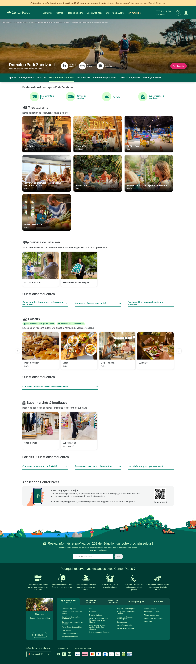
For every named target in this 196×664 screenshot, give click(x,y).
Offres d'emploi (150, 609)
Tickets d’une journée (129, 77)
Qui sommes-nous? (70, 633)
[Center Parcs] (18, 12)
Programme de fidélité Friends (126, 613)
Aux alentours (83, 77)
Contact (92, 612)
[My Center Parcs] (186, 12)
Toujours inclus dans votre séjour (125, 618)
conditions (102, 550)
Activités (41, 77)
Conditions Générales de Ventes (72, 613)
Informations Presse (70, 637)
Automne (136, 13)
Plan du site (66, 630)
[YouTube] (64, 654)
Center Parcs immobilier (154, 618)
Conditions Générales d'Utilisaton (71, 618)
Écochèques (122, 622)
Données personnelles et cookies (72, 623)
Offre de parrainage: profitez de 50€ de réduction (97, 627)
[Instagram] (69, 654)
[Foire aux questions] (178, 12)
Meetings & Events (115, 13)
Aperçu (12, 77)
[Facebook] (58, 654)
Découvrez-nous (94, 13)
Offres (59, 13)
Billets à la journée (124, 625)
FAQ (91, 609)
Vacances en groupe (125, 628)
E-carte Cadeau (95, 615)
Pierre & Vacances (151, 615)
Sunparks (148, 621)
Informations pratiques (104, 77)
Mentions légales (69, 609)
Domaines (47, 13)
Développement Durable (99, 632)
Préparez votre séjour (126, 609)
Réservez (160, 3)
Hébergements (26, 77)
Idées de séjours (75, 13)
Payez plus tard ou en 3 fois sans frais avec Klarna (98, 620)
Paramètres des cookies (72, 627)
